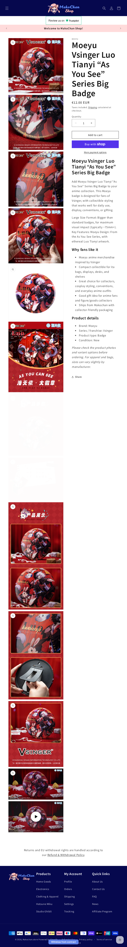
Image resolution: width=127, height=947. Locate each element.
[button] (7, 8)
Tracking (69, 911)
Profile (68, 881)
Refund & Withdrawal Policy (65, 855)
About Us (97, 881)
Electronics (42, 889)
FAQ (94, 896)
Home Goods (43, 881)
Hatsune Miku (44, 904)
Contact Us (98, 889)
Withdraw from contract (63, 942)
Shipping (92, 107)
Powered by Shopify (48, 939)
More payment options (95, 152)
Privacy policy (86, 939)
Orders (68, 889)
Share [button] (78, 376)
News (95, 904)
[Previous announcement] (6, 28)
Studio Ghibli (44, 911)
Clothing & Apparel (47, 896)
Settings (69, 904)
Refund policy (68, 939)
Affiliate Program (102, 911)
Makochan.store (30, 939)
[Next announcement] (120, 28)
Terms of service (104, 939)
